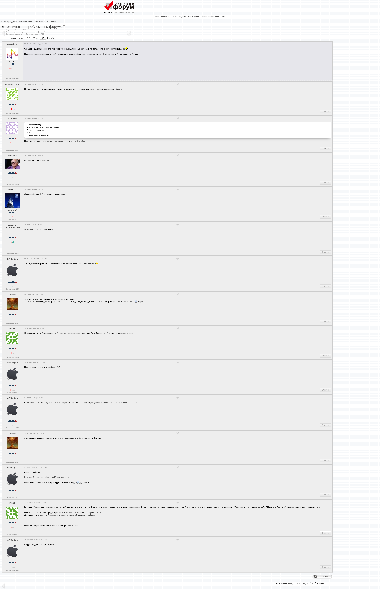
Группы (182, 17)
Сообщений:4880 (12, 150)
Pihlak (12, 328)
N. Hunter (12, 118)
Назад (20, 38)
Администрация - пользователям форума (37, 21)
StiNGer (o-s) (12, 259)
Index (156, 17)
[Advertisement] (78, 66)
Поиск (174, 17)
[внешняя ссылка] (111, 402)
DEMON (12, 294)
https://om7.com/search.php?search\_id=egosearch (46, 477)
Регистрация (193, 17)
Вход (223, 17)
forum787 (12, 190)
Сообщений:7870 (12, 254)
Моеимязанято (12, 84)
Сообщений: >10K (12, 78)
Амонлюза (12, 155)
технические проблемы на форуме (33, 27)
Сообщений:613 (12, 219)
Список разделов (9, 21)
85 (34, 38)
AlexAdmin (12, 44)
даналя (32, 125)
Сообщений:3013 (12, 323)
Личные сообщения (210, 17)
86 (37, 38)
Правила (165, 17)
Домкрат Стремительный (12, 226)
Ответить (325, 112)
